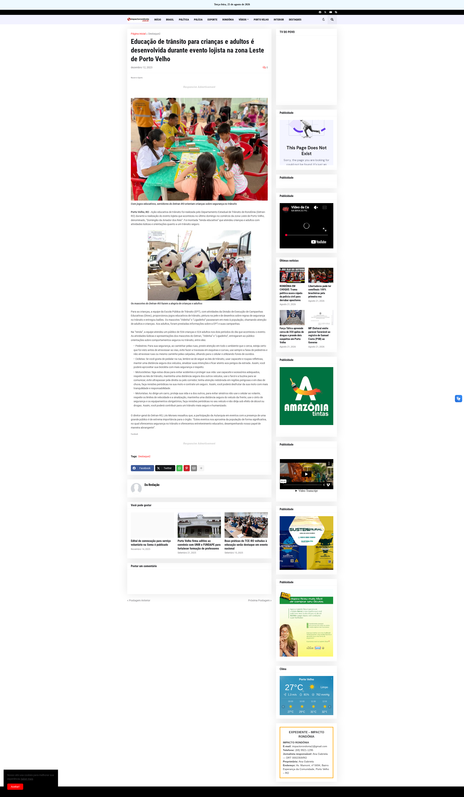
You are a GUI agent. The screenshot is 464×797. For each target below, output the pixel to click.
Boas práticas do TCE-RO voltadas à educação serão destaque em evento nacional (246, 544)
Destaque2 (154, 33)
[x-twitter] (325, 12)
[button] (324, 19)
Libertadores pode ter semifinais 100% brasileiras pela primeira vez (319, 291)
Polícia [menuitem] (198, 19)
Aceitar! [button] (15, 786)
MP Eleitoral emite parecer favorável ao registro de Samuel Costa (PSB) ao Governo (319, 335)
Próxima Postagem (259, 600)
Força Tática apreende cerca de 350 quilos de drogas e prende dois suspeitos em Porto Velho (292, 335)
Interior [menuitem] (279, 19)
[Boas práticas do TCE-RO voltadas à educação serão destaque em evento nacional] (246, 525)
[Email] (194, 468)
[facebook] (320, 12)
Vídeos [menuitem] (242, 19)
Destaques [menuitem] (295, 19)
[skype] (336, 12)
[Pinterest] (187, 468)
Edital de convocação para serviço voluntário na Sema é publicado (151, 542)
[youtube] (330, 12)
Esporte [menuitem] (212, 19)
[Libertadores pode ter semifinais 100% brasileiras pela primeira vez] (320, 275)
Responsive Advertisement (199, 87)
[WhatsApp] (179, 468)
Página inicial (138, 33)
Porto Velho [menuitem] (261, 19)
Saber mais (27, 778)
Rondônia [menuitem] (228, 19)
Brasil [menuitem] (170, 19)
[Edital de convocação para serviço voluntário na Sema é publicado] (152, 525)
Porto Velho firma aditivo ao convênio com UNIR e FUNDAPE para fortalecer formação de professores (199, 544)
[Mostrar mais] (201, 468)
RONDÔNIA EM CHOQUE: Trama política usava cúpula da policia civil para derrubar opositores (291, 293)
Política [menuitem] (184, 19)
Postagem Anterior (139, 600)
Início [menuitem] (157, 19)
